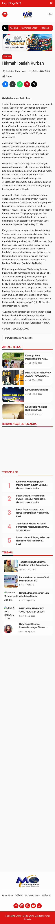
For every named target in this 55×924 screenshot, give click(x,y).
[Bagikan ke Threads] (34, 84)
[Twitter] (39, 905)
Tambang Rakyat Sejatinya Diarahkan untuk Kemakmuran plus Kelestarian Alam (34, 565)
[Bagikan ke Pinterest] (27, 84)
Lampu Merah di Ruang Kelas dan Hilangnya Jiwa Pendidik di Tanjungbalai (33, 540)
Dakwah (7, 56)
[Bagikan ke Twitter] (12, 84)
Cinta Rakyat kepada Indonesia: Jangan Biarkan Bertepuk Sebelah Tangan (32, 627)
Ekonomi (20, 488)
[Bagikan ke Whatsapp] (20, 84)
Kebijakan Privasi (32, 895)
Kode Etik (46, 895)
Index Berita (7, 895)
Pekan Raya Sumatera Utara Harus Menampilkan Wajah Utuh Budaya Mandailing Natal (32, 512)
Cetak (9, 76)
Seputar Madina (32, 488)
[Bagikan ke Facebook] (5, 84)
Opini (18, 516)
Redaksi (18, 895)
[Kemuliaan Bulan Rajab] (13, 394)
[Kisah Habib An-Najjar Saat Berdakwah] (13, 411)
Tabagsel (44, 28)
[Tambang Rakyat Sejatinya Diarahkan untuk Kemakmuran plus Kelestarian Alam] (11, 566)
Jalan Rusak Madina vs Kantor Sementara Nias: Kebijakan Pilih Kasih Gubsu (31, 526)
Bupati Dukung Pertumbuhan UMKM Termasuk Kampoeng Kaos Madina (30, 498)
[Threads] (27, 905)
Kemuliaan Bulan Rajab (36, 389)
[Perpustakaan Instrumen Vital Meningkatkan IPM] (11, 581)
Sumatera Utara (29, 28)
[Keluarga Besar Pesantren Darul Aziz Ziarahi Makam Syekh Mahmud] (13, 360)
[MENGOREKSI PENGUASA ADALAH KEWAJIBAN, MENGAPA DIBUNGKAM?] (13, 377)
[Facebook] (15, 905)
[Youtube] (33, 905)
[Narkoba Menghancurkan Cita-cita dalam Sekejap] (11, 597)
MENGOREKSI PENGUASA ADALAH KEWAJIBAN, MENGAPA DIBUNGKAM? (38, 375)
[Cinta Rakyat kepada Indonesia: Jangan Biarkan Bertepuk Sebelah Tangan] (11, 628)
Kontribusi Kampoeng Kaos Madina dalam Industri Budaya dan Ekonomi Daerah (31, 484)
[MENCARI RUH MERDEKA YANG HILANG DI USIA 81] (11, 612)
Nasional (14, 28)
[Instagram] (21, 905)
